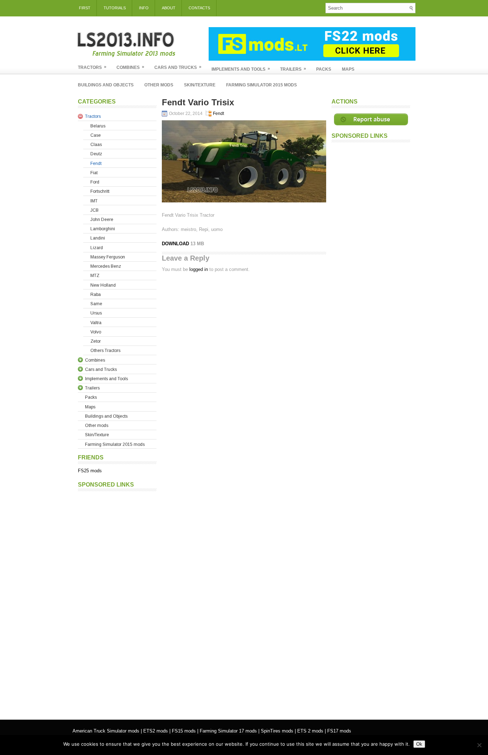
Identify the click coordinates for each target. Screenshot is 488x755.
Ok (419, 744)
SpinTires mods (277, 731)
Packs (323, 69)
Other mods (158, 84)
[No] (479, 745)
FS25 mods (90, 470)
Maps (348, 69)
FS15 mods (184, 731)
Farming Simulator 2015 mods (261, 84)
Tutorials (115, 8)
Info (144, 8)
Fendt (218, 113)
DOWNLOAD (176, 243)
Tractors (92, 67)
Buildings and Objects (106, 84)
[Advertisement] (117, 602)
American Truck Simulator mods (106, 731)
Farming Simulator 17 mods (228, 731)
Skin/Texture (199, 84)
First (84, 8)
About (168, 8)
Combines (130, 67)
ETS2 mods (155, 731)
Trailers (293, 69)
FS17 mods (339, 731)
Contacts (199, 8)
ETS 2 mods (310, 731)
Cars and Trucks (177, 67)
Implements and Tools (240, 69)
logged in (198, 269)
